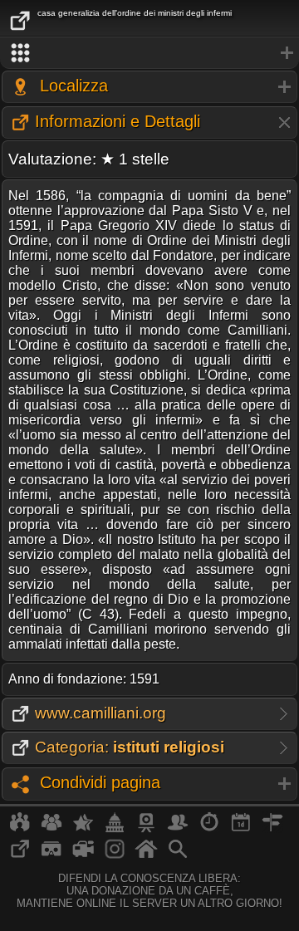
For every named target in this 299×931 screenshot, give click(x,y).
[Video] (83, 855)
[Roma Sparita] (146, 828)
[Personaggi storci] (178, 828)
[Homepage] (146, 855)
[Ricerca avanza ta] (178, 855)
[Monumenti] (114, 828)
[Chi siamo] (51, 828)
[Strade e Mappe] (272, 828)
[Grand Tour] (83, 828)
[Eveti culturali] (241, 828)
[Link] (20, 855)
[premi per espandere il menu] (149, 53)
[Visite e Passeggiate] (20, 828)
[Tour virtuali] (51, 855)
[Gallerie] (114, 855)
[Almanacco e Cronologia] (209, 828)
